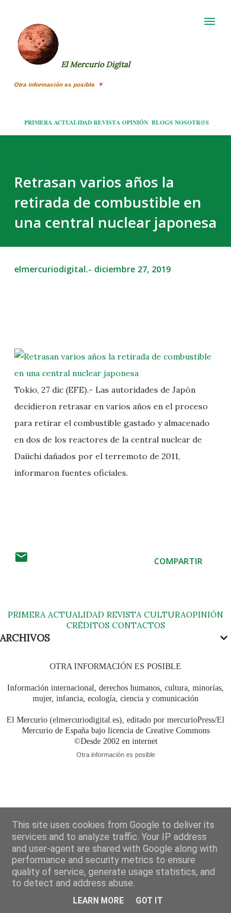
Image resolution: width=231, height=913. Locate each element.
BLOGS (162, 122)
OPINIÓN (135, 122)
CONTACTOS (137, 625)
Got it (149, 900)
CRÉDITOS (88, 625)
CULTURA (165, 614)
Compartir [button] (178, 561)
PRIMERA (38, 122)
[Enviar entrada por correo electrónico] (21, 561)
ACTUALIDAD (73, 122)
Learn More (98, 900)
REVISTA (107, 122)
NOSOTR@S (192, 122)
